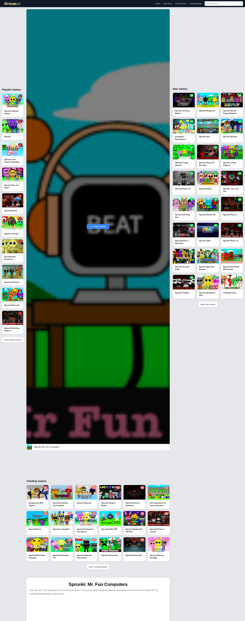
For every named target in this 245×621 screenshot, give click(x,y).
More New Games (208, 304)
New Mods (168, 4)
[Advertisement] (12, 47)
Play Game (99, 226)
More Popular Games (13, 340)
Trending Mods (195, 4)
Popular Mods (180, 4)
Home (158, 4)
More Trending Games (98, 567)
